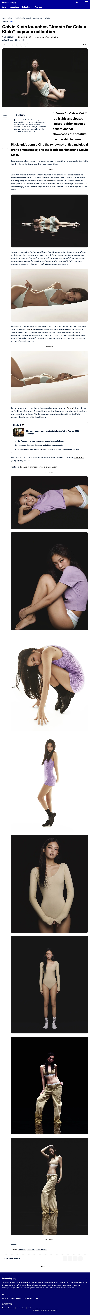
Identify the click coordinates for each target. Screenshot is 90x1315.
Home (3, 18)
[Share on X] (10, 45)
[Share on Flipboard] (14, 45)
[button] (73, 2)
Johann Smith (9, 37)
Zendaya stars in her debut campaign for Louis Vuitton (38, 467)
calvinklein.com (79, 458)
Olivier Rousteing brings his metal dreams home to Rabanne (39, 441)
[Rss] (86, 1279)
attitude (29, 329)
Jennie (48, 181)
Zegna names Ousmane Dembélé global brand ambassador (39, 445)
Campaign (5, 21)
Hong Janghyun (41, 1250)
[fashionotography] (9, 2)
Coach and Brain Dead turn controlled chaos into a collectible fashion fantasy (47, 449)
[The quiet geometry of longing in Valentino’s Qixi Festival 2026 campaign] (18, 432)
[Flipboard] (82, 1279)
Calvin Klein (31, 1250)
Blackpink (9, 18)
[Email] (18, 45)
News (11, 21)
